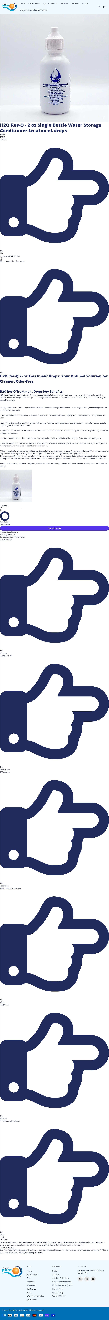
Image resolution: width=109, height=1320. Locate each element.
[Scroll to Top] (104, 1308)
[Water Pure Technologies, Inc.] (9, 7)
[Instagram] (86, 1278)
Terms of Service (59, 1296)
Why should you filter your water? (33, 10)
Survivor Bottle (33, 3)
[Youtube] (93, 1278)
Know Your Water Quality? (62, 1285)
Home (22, 3)
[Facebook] (80, 1278)
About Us (51, 3)
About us (56, 1274)
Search (55, 1271)
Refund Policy (57, 1292)
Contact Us (75, 3)
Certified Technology (60, 1278)
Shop (84, 3)
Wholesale (64, 3)
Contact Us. (82, 1273)
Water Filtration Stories (61, 1282)
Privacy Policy (57, 1289)
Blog (43, 3)
